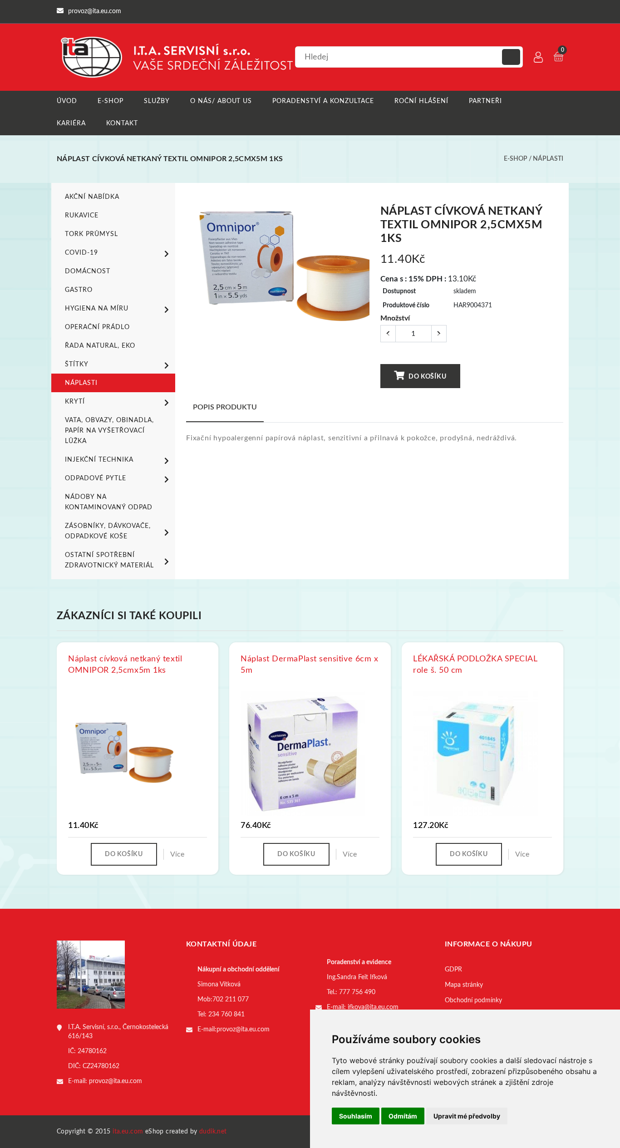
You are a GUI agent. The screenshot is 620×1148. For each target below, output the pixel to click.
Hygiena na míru (96, 308)
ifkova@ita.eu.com (373, 1007)
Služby (157, 101)
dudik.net (213, 1131)
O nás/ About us (221, 101)
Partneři (485, 101)
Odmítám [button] (403, 1116)
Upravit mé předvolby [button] (466, 1116)
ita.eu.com (128, 1131)
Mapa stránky (464, 985)
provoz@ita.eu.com (115, 1081)
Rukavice (81, 215)
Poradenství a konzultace (323, 101)
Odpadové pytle (95, 478)
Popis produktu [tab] (225, 407)
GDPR (453, 969)
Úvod (67, 101)
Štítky (77, 364)
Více (177, 854)
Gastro (79, 290)
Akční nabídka (92, 197)
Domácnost (87, 271)
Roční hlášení (421, 101)
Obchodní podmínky (473, 1000)
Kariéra (71, 123)
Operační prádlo (97, 327)
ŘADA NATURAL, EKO (100, 346)
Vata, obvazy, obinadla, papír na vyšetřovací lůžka (109, 430)
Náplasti (548, 159)
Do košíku (426, 377)
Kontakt (122, 123)
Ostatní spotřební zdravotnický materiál (109, 560)
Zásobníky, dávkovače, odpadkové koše (108, 531)
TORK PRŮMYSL (91, 234)
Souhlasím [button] (355, 1116)
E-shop (110, 101)
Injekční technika (99, 460)
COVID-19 (81, 253)
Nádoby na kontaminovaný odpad (109, 502)
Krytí (75, 402)
